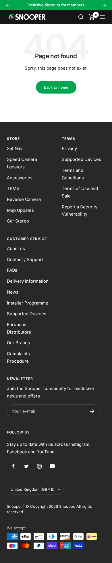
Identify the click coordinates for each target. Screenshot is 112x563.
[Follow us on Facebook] (13, 466)
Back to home (56, 87)
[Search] (81, 17)
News (12, 292)
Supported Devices (81, 159)
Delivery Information (28, 281)
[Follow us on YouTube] (52, 466)
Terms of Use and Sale (80, 192)
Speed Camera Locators (22, 163)
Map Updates (20, 210)
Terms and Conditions (73, 174)
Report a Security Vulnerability (79, 210)
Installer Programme (27, 303)
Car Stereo (18, 221)
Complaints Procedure (18, 357)
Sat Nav (14, 148)
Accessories (19, 177)
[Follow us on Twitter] (26, 466)
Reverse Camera (24, 199)
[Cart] (92, 17)
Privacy (69, 148)
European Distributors (19, 328)
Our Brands (18, 342)
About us (16, 248)
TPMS (13, 188)
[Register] (92, 411)
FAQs (12, 270)
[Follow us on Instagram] (39, 466)
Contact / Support (25, 259)
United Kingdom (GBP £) (33, 489)
